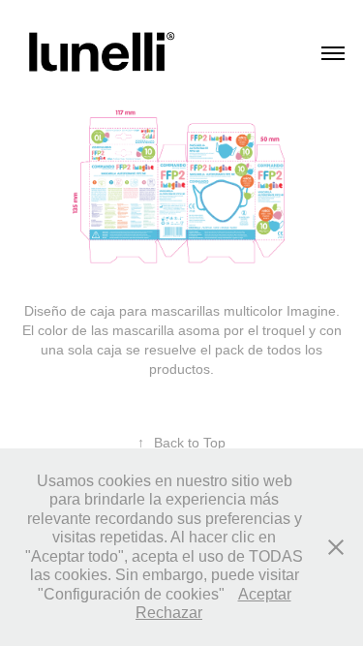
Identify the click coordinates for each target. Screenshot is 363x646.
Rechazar (169, 612)
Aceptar (264, 594)
